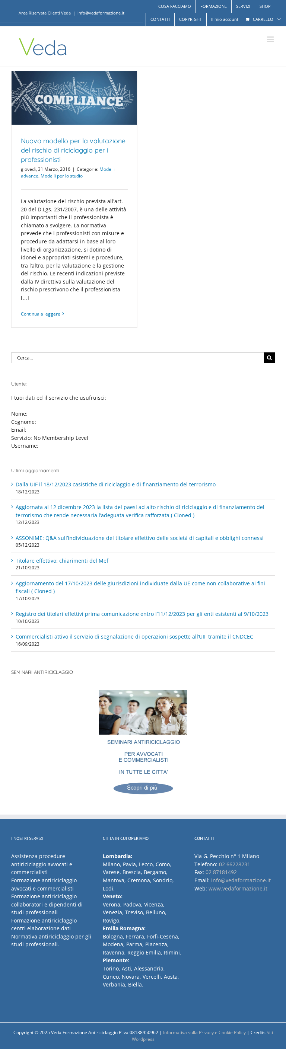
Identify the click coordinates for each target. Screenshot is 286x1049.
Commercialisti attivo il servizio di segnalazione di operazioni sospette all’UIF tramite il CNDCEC (134, 636)
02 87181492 (221, 872)
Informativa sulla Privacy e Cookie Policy (204, 1032)
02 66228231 (234, 864)
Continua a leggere (40, 314)
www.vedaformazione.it (238, 888)
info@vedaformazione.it (100, 13)
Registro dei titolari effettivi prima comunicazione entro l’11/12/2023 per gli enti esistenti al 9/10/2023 (142, 613)
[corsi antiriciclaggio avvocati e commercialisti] (143, 746)
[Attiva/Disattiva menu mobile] (271, 39)
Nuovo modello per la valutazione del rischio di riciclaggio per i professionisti (73, 150)
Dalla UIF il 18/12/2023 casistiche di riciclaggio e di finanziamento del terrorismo (116, 484)
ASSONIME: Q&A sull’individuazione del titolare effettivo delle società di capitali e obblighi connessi (140, 537)
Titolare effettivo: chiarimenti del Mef (62, 560)
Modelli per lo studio (62, 176)
